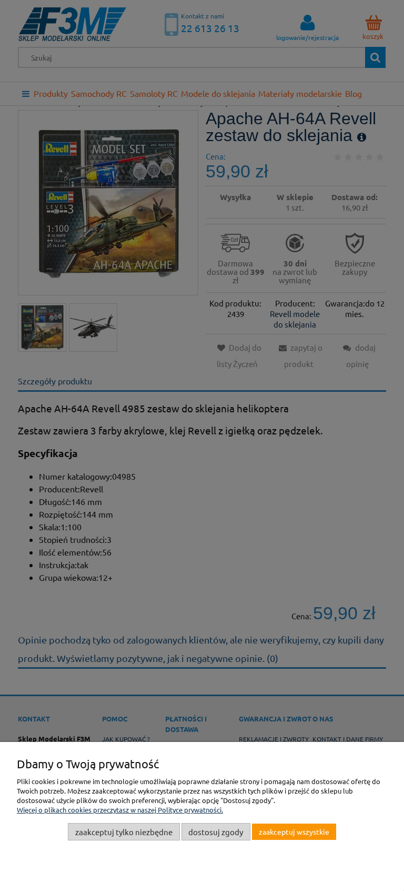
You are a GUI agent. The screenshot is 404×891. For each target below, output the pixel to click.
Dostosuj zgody (215, 832)
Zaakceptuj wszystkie (294, 831)
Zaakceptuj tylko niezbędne (124, 832)
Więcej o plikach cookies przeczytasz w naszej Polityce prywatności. (120, 809)
